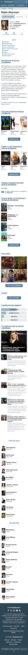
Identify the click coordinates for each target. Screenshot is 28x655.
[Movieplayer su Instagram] (14, 610)
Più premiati (11, 5)
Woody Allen (10, 589)
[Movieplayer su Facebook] (8, 610)
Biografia (6, 42)
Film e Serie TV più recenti (11, 48)
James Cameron (11, 492)
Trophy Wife (14, 166)
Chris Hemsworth (12, 470)
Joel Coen (9, 574)
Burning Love (23, 166)
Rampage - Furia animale (15, 205)
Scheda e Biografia (8, 17)
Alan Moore (11, 95)
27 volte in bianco (19, 87)
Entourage (17, 80)
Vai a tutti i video (14, 298)
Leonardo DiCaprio (12, 552)
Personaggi (11, 8)
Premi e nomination (9, 47)
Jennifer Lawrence (12, 485)
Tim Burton (9, 507)
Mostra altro (14, 139)
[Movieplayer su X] (11, 610)
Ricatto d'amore (5, 90)
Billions (3, 166)
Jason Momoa (10, 447)
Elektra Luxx (5, 99)
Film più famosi (8, 43)
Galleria (6, 50)
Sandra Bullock (15, 90)
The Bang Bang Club (21, 97)
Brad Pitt (9, 567)
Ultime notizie (7, 55)
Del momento (21, 5)
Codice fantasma (13, 225)
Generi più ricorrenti (9, 54)
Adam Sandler (10, 597)
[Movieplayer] (14, 607)
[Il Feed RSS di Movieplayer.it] (19, 610)
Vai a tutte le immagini (14, 285)
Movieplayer (4, 8)
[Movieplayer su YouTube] (16, 610)
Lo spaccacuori (5, 87)
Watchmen (16, 95)
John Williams (10, 537)
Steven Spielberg (11, 559)
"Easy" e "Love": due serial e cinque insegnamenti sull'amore (16, 384)
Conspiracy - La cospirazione (12, 215)
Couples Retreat (9, 88)
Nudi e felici (11, 235)
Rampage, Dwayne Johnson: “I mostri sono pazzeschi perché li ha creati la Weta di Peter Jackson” (16, 419)
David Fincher (10, 514)
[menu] (2, 2)
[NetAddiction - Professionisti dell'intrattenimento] (17, 637)
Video (5, 52)
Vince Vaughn (19, 88)
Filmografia (19, 17)
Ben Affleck (9, 477)
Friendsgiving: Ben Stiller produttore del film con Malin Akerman (15, 371)
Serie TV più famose (9, 45)
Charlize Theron (11, 462)
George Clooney (11, 545)
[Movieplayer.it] (9, 2)
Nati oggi (3, 5)
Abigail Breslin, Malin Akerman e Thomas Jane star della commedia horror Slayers (13, 348)
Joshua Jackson (10, 73)
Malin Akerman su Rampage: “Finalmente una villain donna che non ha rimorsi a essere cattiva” (16, 402)
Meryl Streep (10, 530)
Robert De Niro (11, 500)
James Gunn (10, 455)
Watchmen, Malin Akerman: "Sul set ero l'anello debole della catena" (16, 357)
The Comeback (9, 80)
